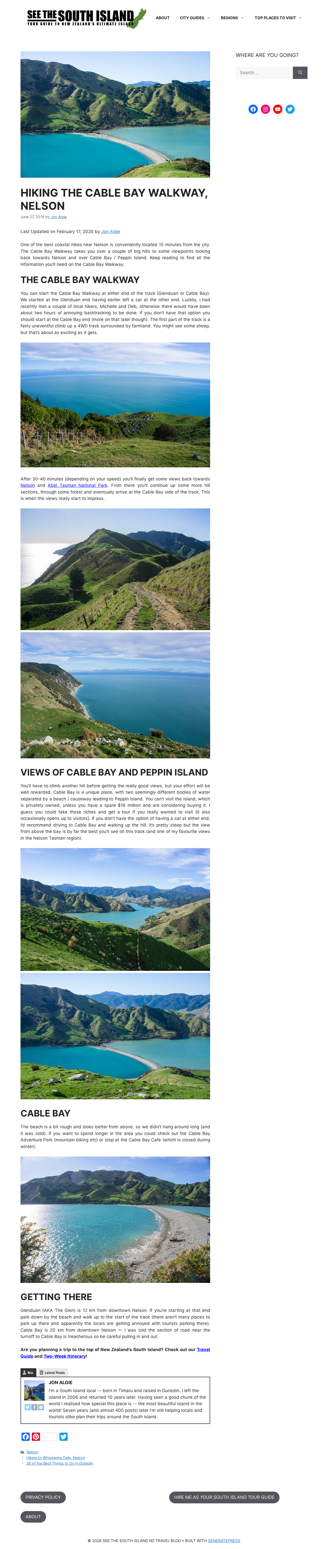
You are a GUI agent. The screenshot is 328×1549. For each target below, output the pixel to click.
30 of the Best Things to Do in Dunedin (59, 1463)
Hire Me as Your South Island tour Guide (224, 1497)
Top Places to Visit (275, 17)
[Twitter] (28, 1408)
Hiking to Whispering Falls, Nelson (55, 1457)
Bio (30, 1373)
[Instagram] (41, 1408)
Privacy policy (43, 1497)
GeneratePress (224, 1540)
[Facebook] (34, 1408)
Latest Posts (55, 1373)
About (163, 17)
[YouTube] (277, 109)
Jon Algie (110, 231)
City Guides (192, 17)
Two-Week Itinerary (65, 1356)
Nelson (27, 485)
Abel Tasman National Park (77, 485)
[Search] (300, 73)
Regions (229, 17)
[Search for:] (264, 73)
